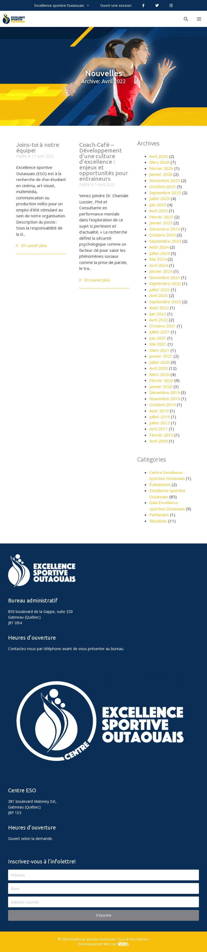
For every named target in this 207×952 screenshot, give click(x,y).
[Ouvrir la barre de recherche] (185, 19)
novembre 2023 (164, 277)
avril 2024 (158, 265)
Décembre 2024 (164, 229)
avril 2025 (158, 210)
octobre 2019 (162, 404)
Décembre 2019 (164, 392)
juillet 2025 (159, 198)
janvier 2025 (160, 222)
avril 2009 (158, 441)
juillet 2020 (159, 362)
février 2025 (161, 216)
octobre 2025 (162, 186)
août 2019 (159, 410)
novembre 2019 (164, 398)
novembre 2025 (164, 180)
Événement (160, 484)
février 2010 (161, 435)
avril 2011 (158, 428)
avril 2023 (158, 295)
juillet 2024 (159, 253)
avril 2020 (158, 368)
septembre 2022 (165, 301)
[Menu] (199, 19)
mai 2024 (158, 259)
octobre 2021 (162, 326)
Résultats (158, 521)
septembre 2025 (165, 192)
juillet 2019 (159, 416)
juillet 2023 (159, 289)
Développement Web (94, 944)
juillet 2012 (159, 423)
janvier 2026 (160, 174)
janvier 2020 (160, 386)
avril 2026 (158, 156)
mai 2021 (158, 344)
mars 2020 (159, 374)
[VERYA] (123, 944)
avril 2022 (158, 319)
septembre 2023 (165, 283)
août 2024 (159, 247)
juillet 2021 (159, 331)
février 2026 (161, 168)
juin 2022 (157, 313)
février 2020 (161, 380)
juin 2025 (157, 204)
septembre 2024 (165, 241)
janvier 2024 (160, 271)
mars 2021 (159, 350)
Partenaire (159, 514)
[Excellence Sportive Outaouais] (15, 19)
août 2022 (159, 307)
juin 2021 (157, 338)
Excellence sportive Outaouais (59, 5)
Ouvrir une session (116, 5)
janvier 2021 (160, 356)
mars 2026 (159, 162)
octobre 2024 (162, 235)
